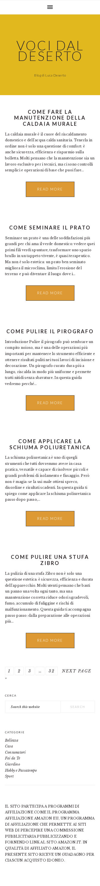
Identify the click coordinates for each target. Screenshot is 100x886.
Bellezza (11, 740)
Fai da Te (12, 758)
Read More (50, 189)
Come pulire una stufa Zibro (50, 560)
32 (52, 670)
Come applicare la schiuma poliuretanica (50, 444)
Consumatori (15, 752)
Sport (9, 776)
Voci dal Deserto (50, 51)
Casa (9, 746)
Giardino (12, 764)
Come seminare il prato (50, 227)
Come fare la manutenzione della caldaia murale (50, 118)
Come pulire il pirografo (50, 331)
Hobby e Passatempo (21, 770)
